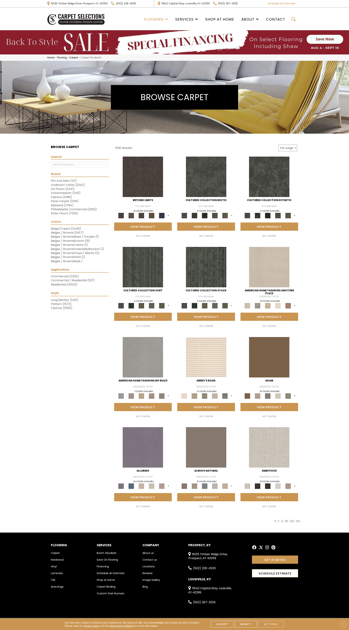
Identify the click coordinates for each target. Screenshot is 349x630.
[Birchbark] (151, 486)
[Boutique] (225, 486)
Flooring (62, 57)
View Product (143, 226)
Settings (271, 624)
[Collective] (204, 215)
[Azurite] (131, 486)
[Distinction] (225, 215)
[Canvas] (269, 447)
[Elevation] (141, 215)
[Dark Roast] (267, 486)
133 (298, 521)
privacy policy (91, 625)
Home (51, 57)
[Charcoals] (257, 486)
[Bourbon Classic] (269, 357)
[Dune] (151, 395)
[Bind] (143, 267)
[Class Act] (267, 395)
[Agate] (269, 267)
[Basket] (194, 486)
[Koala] (161, 395)
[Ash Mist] (143, 357)
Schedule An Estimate (281, 3)
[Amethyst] (143, 447)
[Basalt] (141, 486)
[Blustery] (214, 486)
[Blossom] (161, 486)
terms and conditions (121, 625)
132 (292, 521)
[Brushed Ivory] (277, 305)
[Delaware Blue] (225, 395)
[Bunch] (131, 305)
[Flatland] (161, 215)
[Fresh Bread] (288, 486)
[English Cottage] (288, 395)
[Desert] (131, 215)
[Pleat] (151, 305)
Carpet (73, 57)
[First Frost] (277, 486)
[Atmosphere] (257, 305)
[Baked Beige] (267, 305)
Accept (222, 624)
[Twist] (161, 305)
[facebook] (254, 547)
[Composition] (214, 215)
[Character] (194, 215)
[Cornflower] (141, 395)
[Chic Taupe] (214, 395)
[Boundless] (204, 395)
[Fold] (141, 305)
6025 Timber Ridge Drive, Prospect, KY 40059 (79, 3)
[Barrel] (206, 447)
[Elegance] (277, 395)
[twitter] (260, 547)
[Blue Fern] (204, 486)
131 (286, 521)
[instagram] (267, 547)
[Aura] (206, 357)
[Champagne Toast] (257, 395)
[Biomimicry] (206, 176)
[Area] (143, 176)
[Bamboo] (194, 395)
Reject (246, 624)
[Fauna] (151, 215)
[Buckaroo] (288, 305)
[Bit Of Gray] (131, 395)
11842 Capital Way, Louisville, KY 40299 (186, 3)
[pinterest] (273, 547)
